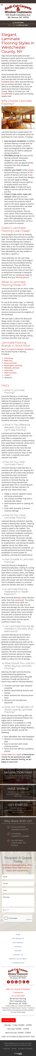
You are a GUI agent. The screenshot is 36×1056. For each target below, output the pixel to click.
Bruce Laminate (10, 363)
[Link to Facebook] (8, 981)
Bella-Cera (8, 360)
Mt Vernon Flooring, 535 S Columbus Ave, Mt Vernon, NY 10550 (18, 1001)
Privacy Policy (6, 1048)
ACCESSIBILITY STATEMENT (25, 1048)
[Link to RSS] (16, 981)
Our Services (18, 783)
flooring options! (22, 277)
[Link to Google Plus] (23, 981)
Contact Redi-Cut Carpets (11, 754)
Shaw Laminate (10, 373)
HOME (18, 934)
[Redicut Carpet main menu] (2, 4)
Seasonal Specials (18, 799)
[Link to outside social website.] (27, 981)
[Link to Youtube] (20, 981)
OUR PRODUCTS (18, 938)
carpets (30, 170)
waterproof (19, 600)
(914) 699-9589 (18, 996)
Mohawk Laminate (11, 368)
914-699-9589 (6, 94)
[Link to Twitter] (12, 981)
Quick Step (8, 370)
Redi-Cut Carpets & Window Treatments (17, 349)
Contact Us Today (8, 1020)
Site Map (14, 1048)
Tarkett (7, 375)
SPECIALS (18, 947)
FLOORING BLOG (18, 963)
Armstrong (8, 358)
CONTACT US (18, 955)
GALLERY (18, 951)
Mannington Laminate (13, 365)
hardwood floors (7, 82)
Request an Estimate (18, 815)
